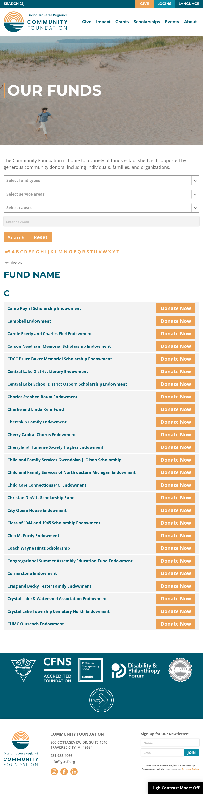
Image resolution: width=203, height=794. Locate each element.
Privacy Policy (190, 769)
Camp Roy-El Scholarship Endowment (44, 308)
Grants (122, 21)
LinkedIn (74, 771)
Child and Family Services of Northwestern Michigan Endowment (71, 472)
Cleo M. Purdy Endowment (33, 535)
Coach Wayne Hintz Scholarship (38, 548)
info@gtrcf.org (63, 761)
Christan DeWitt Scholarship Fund (41, 497)
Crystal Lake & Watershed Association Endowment (57, 598)
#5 (7, 252)
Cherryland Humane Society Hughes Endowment (55, 447)
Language (189, 3)
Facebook (64, 771)
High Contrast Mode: (175, 788)
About (190, 21)
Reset (41, 237)
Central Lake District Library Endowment (47, 371)
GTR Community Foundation (35, 21)
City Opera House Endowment (37, 510)
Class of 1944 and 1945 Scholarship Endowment (53, 523)
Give (144, 3)
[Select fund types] (101, 180)
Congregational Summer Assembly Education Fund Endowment (70, 561)
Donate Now (176, 308)
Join (192, 752)
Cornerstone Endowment (32, 573)
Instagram (54, 771)
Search (11, 3)
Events (172, 21)
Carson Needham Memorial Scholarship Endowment (59, 346)
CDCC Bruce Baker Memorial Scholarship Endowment (59, 359)
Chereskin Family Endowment (37, 422)
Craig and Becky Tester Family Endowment (49, 586)
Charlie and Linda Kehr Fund (35, 409)
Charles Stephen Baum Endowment (42, 396)
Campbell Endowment (29, 321)
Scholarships (147, 21)
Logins (164, 3)
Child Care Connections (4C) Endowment (46, 485)
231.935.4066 (61, 755)
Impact (103, 21)
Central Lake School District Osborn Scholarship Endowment (67, 384)
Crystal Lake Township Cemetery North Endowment (58, 611)
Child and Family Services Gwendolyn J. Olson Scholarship (64, 460)
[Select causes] (101, 208)
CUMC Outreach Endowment (35, 624)
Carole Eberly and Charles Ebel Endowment (49, 333)
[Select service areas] (101, 194)
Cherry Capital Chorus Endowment (41, 434)
